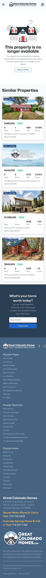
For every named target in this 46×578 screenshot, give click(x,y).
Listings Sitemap (10, 574)
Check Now (23, 326)
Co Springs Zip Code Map (13, 441)
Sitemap (6, 394)
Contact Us (7, 362)
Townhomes (8, 427)
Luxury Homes (9, 423)
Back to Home (23, 70)
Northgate (7, 488)
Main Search (8, 409)
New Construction (10, 419)
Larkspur (6, 481)
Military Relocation (10, 383)
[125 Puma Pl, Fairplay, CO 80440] (23, 202)
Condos (6, 430)
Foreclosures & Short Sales (14, 434)
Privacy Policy (24, 574)
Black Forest (8, 452)
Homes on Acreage (10, 412)
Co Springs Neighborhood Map (15, 437)
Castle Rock (8, 466)
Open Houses (8, 416)
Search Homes (9, 373)
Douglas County (9, 474)
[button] (3, 4)
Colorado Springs (10, 470)
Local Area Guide (10, 369)
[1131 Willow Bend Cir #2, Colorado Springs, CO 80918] (23, 155)
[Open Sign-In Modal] (42, 4)
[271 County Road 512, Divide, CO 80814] (23, 249)
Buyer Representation (11, 380)
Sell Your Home (9, 387)
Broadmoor (7, 459)
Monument (7, 484)
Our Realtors (8, 376)
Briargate (7, 456)
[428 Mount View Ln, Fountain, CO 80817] (23, 108)
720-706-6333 (17, 516)
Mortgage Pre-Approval (12, 390)
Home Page (8, 358)
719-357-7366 (20, 524)
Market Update (9, 365)
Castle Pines (8, 463)
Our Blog (6, 398)
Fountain (6, 477)
